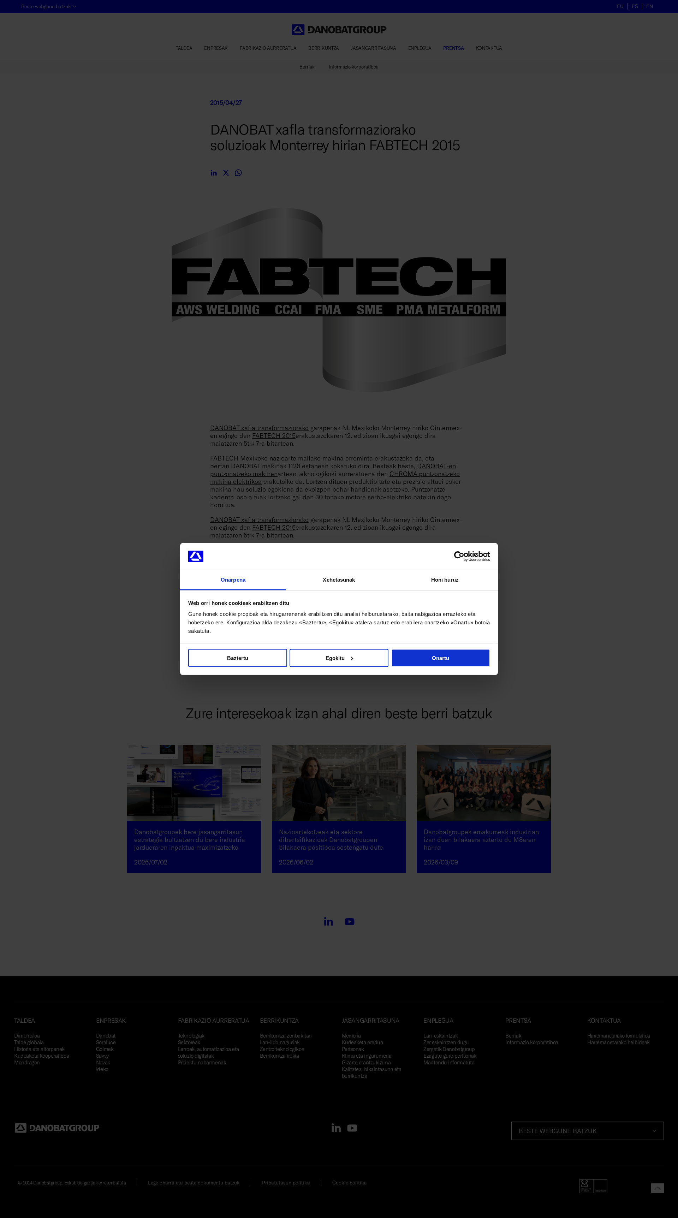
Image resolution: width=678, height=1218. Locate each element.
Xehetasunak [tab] (339, 580)
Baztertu (237, 658)
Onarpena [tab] (233, 580)
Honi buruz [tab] (445, 580)
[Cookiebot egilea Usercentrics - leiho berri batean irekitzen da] (459, 556)
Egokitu (335, 658)
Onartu (440, 658)
